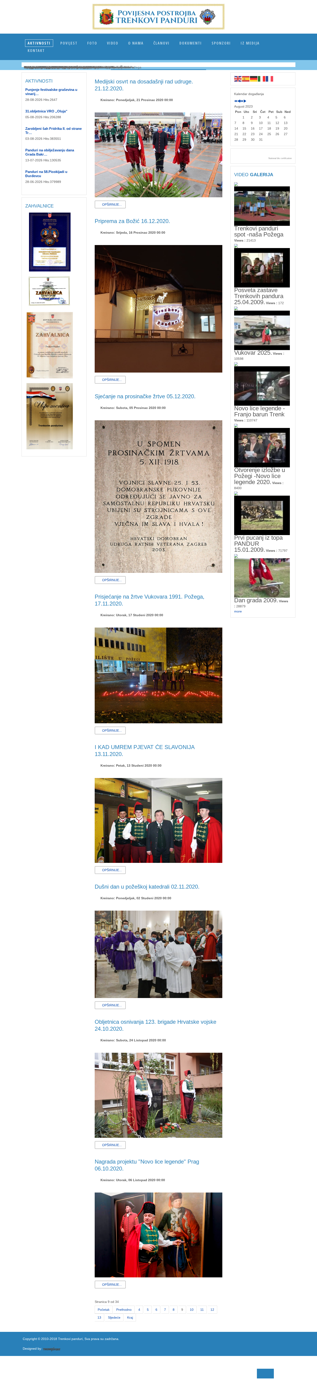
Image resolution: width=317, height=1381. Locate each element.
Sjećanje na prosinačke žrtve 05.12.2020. (145, 396)
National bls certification (280, 158)
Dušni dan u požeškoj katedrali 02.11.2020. (147, 886)
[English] (238, 78)
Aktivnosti (39, 43)
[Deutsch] (254, 78)
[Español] (246, 78)
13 (99, 1317)
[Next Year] (241, 101)
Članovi (161, 43)
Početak (104, 1309)
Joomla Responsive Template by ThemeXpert (51, 1349)
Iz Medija (250, 43)
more (238, 611)
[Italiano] (262, 78)
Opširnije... (111, 204)
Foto (92, 43)
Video (112, 43)
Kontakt (36, 50)
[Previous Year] (235, 101)
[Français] (270, 78)
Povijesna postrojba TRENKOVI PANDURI (158, 16)
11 (202, 1309)
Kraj (130, 1317)
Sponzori (221, 43)
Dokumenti (190, 43)
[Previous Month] (238, 101)
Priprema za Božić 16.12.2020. (132, 221)
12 (212, 1309)
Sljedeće (114, 1317)
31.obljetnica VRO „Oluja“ (46, 111)
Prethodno (124, 1309)
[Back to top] (139, 1372)
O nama (136, 43)
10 (192, 1309)
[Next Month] (244, 101)
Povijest (69, 43)
